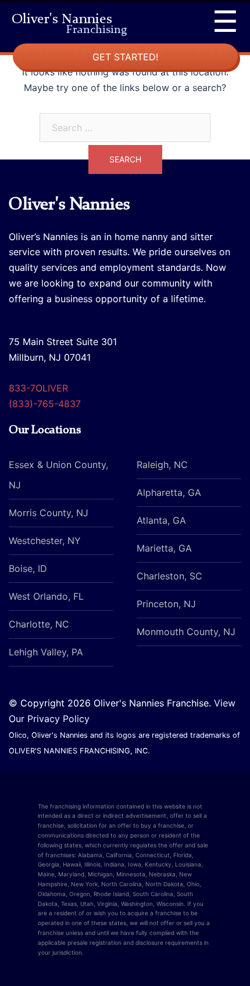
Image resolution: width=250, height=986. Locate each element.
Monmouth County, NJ (186, 631)
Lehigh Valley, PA (46, 652)
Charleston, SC (169, 576)
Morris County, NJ (48, 513)
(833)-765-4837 (45, 403)
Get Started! (125, 57)
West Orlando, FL (46, 596)
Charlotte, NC (39, 624)
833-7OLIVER (38, 388)
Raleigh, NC (162, 464)
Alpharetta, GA (169, 492)
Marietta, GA (164, 548)
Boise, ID (28, 568)
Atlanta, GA (161, 520)
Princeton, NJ (166, 604)
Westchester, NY (45, 540)
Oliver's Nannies (69, 20)
